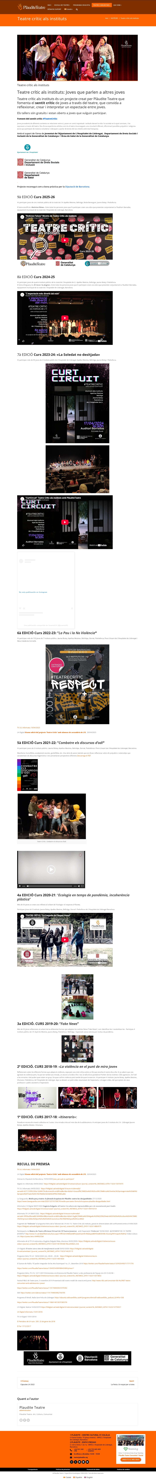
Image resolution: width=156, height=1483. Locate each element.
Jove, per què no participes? (63, 1179)
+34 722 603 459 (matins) (94, 1450)
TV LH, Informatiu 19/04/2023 (28, 728)
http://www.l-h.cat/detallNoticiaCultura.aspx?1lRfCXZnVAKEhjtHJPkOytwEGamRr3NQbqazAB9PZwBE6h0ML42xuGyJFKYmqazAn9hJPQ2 (76, 1234)
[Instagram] (71, 1462)
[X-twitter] (75, 1462)
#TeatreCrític (50, 118)
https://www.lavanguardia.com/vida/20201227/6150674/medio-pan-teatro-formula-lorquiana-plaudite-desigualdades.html (63, 1201)
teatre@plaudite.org (81, 1457)
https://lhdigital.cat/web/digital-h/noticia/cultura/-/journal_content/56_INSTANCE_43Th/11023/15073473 (83, 1184)
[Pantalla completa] (82, 886)
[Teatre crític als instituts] (77, 59)
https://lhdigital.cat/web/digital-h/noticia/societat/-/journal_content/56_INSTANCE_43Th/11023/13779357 (81, 1307)
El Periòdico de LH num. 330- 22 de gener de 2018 (36, 1321)
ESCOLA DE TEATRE (61, 5)
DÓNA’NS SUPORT (54, 9)
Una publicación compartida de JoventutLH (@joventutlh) (46, 625)
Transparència (33, 1469)
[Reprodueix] (20, 886)
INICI (49, 5)
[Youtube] (87, 1462)
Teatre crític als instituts (33, 85)
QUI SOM (116, 5)
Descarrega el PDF (84, 756)
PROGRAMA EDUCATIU (81, 5)
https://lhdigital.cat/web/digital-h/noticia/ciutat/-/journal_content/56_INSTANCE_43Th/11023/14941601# (57, 1209)
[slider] (49, 886)
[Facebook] (79, 1462)
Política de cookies (123, 1469)
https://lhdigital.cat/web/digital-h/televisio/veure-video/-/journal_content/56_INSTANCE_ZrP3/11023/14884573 (59, 1226)
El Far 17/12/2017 (24, 1326)
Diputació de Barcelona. (77, 186)
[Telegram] (83, 1462)
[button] (51, 869)
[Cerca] (77, 9)
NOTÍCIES (114, 18)
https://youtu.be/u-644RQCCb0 (32, 1236)
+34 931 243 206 (79, 1450)
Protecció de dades (93, 1469)
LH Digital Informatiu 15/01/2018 (29, 1312)
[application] (51, 869)
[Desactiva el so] (79, 886)
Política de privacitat (63, 1469)
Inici (106, 18)
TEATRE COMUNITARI (101, 5)
